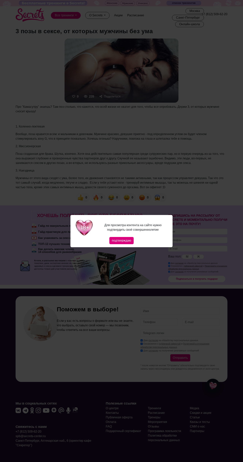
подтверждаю (121, 240)
